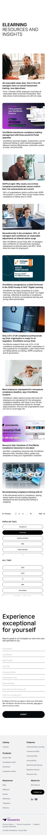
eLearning (23, 532)
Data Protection (23, 549)
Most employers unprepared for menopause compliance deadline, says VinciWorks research (22, 392)
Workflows (6, 799)
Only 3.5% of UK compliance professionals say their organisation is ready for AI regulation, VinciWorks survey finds (22, 338)
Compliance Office (9, 771)
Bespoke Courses (33, 769)
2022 (22, 567)
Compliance (22, 527)
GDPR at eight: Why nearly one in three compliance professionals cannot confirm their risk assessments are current (21, 186)
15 (31, 513)
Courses (6, 747)
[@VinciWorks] (36, 799)
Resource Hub (32, 774)
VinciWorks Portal (9, 762)
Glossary (6, 808)
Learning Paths (32, 756)
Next (41, 514)
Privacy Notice (8, 824)
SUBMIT (23, 714)
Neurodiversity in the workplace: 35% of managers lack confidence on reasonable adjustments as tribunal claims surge (21, 236)
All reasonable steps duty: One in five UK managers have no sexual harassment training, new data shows (21, 85)
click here (37, 703)
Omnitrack (6, 767)
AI (22, 579)
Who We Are (35, 785)
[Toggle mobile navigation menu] (41, 4)
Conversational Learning (35, 747)
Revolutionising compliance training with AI (22, 492)
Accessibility (31, 760)
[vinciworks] (32, 799)
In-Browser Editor (33, 751)
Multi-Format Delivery (34, 765)
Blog (4, 785)
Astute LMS (7, 758)
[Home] (15, 4)
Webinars (6, 789)
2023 (22, 573)
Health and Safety (22, 538)
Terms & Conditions (24, 824)
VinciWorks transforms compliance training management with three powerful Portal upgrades (22, 135)
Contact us (38, 792)
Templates (6, 803)
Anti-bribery (23, 590)
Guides (5, 794)
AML (22, 544)
